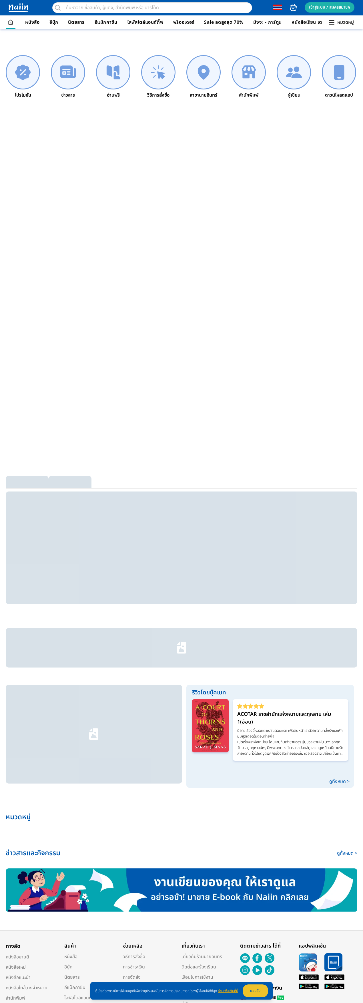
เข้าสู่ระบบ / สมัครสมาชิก (329, 7)
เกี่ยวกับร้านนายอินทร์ (202, 815)
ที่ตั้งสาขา (190, 863)
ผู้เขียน (12, 867)
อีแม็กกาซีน (106, 22)
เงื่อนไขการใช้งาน (197, 836)
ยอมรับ (255, 990)
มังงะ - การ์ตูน (267, 22)
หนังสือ (32, 22)
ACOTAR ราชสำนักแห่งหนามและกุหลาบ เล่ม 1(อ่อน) (284, 593)
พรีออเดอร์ (183, 22)
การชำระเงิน (134, 825)
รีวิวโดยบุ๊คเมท (19, 887)
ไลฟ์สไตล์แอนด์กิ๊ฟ (145, 22)
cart (293, 7)
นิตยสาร (76, 22)
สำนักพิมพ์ (15, 857)
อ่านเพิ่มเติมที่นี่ (228, 991)
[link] (23, 77)
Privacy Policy (124, 911)
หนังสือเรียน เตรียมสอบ (315, 22)
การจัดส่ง (132, 836)
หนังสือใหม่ (16, 826)
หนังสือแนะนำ (18, 836)
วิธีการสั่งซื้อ (134, 815)
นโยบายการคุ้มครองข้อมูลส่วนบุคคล (210, 850)
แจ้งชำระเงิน (134, 846)
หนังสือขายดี (17, 815)
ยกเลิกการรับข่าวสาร (142, 867)
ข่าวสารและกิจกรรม (24, 877)
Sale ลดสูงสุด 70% (224, 22)
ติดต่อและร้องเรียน (199, 825)
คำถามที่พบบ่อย (138, 856)
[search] (58, 8)
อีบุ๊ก (53, 22)
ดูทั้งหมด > (339, 640)
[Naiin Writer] (181, 749)
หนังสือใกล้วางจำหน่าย (26, 846)
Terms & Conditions (94, 911)
